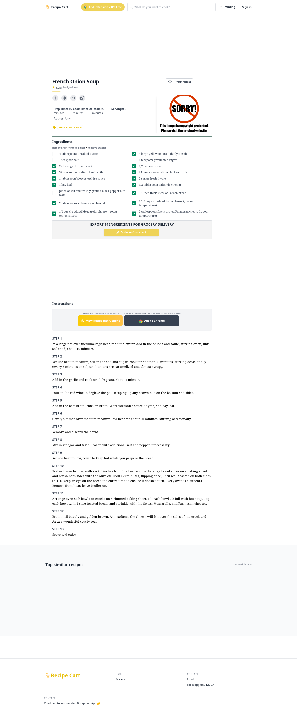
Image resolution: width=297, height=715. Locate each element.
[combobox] (171, 7)
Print (204, 82)
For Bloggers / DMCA (200, 685)
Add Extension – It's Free (105, 7)
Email (190, 679)
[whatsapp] (82, 98)
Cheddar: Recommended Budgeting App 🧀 (72, 703)
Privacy (120, 679)
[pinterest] (64, 98)
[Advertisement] (147, 43)
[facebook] (55, 98)
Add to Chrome (154, 321)
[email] (73, 98)
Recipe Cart (65, 675)
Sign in (247, 7)
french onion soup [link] (70, 127)
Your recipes (183, 81)
